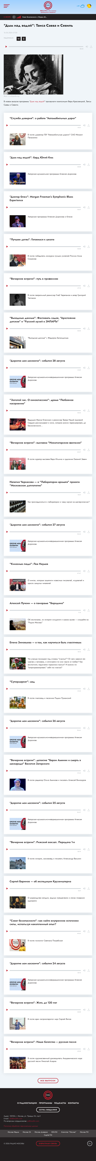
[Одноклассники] (24, 39)
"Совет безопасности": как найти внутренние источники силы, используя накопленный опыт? (44, 922)
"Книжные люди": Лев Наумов (29, 564)
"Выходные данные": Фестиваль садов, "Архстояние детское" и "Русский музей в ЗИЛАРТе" (43, 319)
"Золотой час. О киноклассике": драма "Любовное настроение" (42, 401)
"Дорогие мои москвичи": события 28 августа (37, 361)
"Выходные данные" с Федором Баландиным (48, 337)
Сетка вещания (48, 1110)
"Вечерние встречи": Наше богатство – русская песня (43, 1042)
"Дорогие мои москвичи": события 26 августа (37, 721)
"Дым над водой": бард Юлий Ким (31, 157)
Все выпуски (47, 1080)
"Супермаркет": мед (22, 682)
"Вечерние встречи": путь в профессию (34, 279)
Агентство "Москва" (68, 1132)
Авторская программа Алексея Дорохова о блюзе (50, 216)
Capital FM (48, 1135)
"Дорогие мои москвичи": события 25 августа (37, 803)
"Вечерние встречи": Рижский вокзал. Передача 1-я (42, 842)
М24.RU (54, 1132)
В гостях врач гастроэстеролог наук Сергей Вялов (49, 1019)
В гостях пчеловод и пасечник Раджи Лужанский (49, 698)
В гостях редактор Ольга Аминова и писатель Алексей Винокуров (57, 780)
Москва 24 (27, 1132)
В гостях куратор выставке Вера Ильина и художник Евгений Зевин (57, 459)
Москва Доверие (41, 1132)
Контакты (73, 1103)
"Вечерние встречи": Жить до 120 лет (33, 1003)
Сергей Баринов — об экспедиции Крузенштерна (40, 881)
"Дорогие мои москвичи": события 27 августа (37, 525)
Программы (45, 1103)
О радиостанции (27, 1103)
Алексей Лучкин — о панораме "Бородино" (37, 603)
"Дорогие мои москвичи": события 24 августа (37, 963)
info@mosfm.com (15, 1118)
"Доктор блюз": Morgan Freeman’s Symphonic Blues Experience (41, 198)
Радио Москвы (48, 5)
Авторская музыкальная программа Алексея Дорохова (52, 173)
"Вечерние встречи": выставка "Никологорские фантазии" (46, 443)
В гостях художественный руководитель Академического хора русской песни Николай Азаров (55, 1060)
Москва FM (84, 1132)
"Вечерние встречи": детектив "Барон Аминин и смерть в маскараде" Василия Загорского (45, 762)
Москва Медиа (13, 1132)
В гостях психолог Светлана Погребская (45, 940)
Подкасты (60, 1103)
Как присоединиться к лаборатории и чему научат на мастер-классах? (59, 501)
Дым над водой (37, 101)
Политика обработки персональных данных (21, 1126)
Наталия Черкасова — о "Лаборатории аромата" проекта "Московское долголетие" (45, 483)
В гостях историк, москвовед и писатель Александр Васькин (54, 858)
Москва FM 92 (48, 1095)
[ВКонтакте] (19, 39)
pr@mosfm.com (33, 1121)
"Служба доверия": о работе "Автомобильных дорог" (43, 118)
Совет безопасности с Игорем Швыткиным (37, 17)
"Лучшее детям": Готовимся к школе (32, 239)
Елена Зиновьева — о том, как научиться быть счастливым (45, 642)
